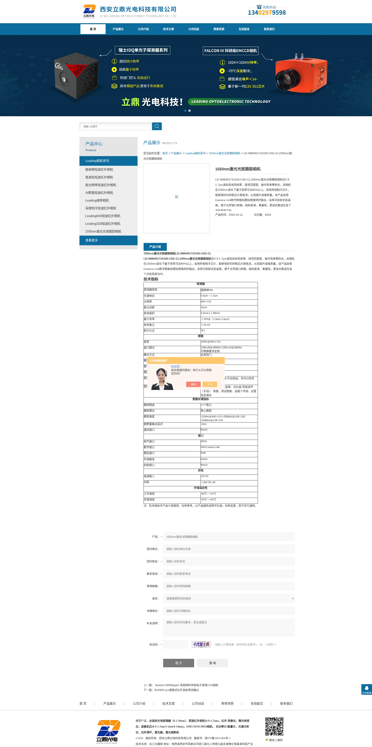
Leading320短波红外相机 (102, 223)
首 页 (82, 703)
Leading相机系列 (195, 153)
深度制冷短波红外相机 (100, 208)
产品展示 (118, 29)
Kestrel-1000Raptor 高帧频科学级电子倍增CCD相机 (186, 685)
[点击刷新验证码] (201, 644)
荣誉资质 (219, 29)
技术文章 (168, 29)
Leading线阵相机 (97, 200)
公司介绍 (143, 29)
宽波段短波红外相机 (99, 177)
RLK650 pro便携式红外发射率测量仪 (176, 689)
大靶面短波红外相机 (99, 192)
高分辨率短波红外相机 (100, 185)
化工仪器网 (156, 744)
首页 (165, 153)
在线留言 (244, 29)
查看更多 (91, 240)
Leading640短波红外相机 (102, 216)
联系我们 (269, 29)
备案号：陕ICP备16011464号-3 (212, 738)
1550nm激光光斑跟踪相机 (224, 153)
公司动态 (193, 29)
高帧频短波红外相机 (99, 169)
